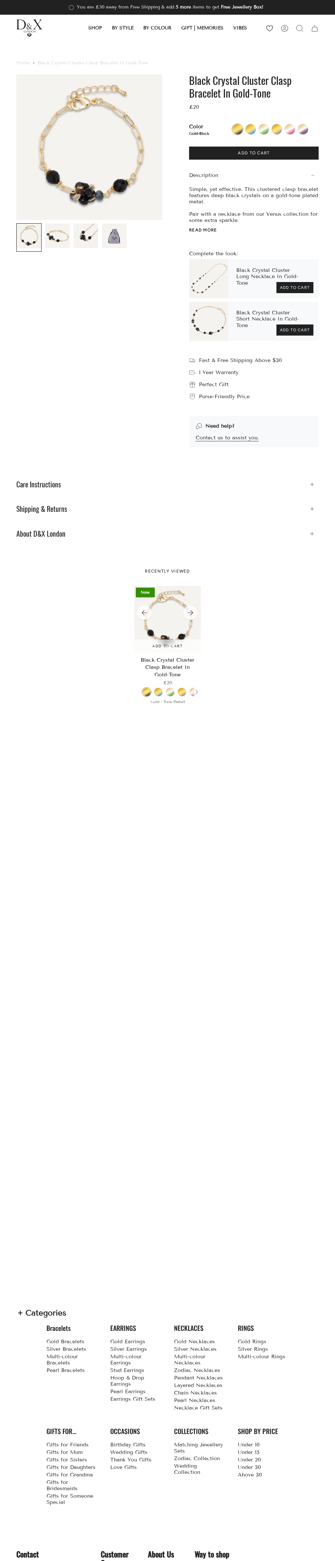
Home (23, 63)
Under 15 (248, 1452)
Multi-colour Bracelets (62, 1359)
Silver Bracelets (66, 1349)
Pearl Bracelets (65, 1370)
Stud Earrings (127, 1370)
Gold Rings (252, 1341)
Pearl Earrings (128, 1391)
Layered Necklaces (198, 1385)
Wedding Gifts (129, 1452)
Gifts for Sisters (66, 1460)
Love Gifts (123, 1467)
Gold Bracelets (65, 1341)
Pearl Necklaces (194, 1400)
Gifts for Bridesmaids (62, 1485)
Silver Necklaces (195, 1349)
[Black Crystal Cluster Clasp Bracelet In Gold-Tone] (167, 619)
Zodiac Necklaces (197, 1370)
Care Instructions (38, 484)
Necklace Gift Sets (198, 1408)
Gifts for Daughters (71, 1467)
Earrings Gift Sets (132, 1399)
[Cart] (314, 28)
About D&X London (40, 534)
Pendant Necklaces (198, 1378)
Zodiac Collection (197, 1458)
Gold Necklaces (194, 1341)
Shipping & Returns (41, 509)
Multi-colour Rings (261, 1356)
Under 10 (249, 1445)
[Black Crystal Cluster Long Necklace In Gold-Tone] (208, 278)
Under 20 (249, 1460)
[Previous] (144, 613)
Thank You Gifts (130, 1460)
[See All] (196, 692)
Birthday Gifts (128, 1445)
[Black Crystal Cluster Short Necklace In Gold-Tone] (208, 321)
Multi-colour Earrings (126, 1359)
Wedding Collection (187, 1469)
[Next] (190, 613)
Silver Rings (253, 1349)
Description (203, 175)
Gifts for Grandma (69, 1475)
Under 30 (249, 1467)
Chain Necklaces (195, 1393)
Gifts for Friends (67, 1445)
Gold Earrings (127, 1341)
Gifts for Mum (64, 1452)
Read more (203, 230)
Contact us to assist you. (227, 437)
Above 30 (250, 1475)
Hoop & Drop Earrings (127, 1381)
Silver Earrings (128, 1349)
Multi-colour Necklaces (189, 1359)
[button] (95, 28)
